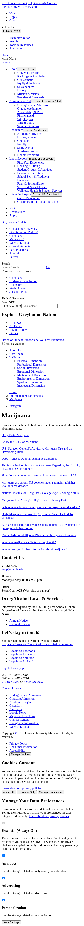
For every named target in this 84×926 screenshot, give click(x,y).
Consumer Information (23, 747)
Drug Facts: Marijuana (15, 435)
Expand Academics (35, 130)
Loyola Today (18, 329)
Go (48, 267)
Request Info (17, 212)
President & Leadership (31, 97)
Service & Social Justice (32, 187)
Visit (12, 13)
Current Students (19, 246)
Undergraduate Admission (33, 105)
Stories (13, 333)
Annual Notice (18, 620)
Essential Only (27, 792)
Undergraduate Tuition (23, 281)
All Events (15, 326)
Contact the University (23, 228)
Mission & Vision (28, 94)
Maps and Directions (22, 716)
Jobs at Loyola (18, 291)
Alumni (14, 253)
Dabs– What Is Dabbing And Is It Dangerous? (30, 458)
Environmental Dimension (33, 378)
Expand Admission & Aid (47, 101)
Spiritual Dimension (29, 382)
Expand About (27, 69)
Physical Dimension (29, 361)
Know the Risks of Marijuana (20, 441)
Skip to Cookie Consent (42, 3)
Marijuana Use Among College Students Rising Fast (34, 500)
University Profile (28, 72)
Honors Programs (28, 154)
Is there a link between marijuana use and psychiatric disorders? (41, 507)
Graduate (23, 140)
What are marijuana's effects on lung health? (29, 542)
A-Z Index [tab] (15, 48)
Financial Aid (25, 115)
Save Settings (11, 922)
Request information (14, 644)
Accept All (9, 792)
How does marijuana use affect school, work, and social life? (39, 475)
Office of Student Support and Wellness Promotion (33, 339)
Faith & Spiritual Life (30, 183)
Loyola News (17, 712)
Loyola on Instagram (22, 654)
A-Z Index (15, 709)
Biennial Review (19, 624)
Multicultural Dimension (32, 375)
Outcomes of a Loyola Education (37, 201)
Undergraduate (26, 137)
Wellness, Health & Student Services (39, 190)
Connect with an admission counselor (50, 644)
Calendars (15, 235)
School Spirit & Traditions (33, 176)
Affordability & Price (30, 112)
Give (12, 20)
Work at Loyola (19, 242)
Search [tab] (13, 41)
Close (5, 55)
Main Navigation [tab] (19, 37)
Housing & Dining (28, 166)
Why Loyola (25, 119)
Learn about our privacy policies (21, 788)
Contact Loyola (11, 688)
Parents (13, 256)
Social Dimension (28, 368)
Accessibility (17, 750)
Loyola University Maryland (19, 6)
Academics (16, 129)
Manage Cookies (20, 754)
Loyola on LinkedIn (21, 661)
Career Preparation (28, 198)
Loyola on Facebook (22, 650)
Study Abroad (25, 147)
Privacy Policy (18, 743)
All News (15, 322)
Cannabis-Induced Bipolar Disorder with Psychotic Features (39, 535)
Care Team (16, 354)
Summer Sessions (28, 126)
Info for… (11, 27)
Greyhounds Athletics (15, 222)
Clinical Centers (19, 719)
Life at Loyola (18, 158)
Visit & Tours (25, 122)
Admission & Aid (20, 101)
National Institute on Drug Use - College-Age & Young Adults (40, 493)
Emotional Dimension (30, 371)
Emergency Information (24, 723)
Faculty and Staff (19, 249)
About (13, 69)
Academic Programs (29, 133)
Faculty (21, 144)
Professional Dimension (31, 364)
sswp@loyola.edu (13, 569)
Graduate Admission (29, 108)
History (21, 90)
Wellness (14, 357)
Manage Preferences (51, 792)
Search (6, 62)
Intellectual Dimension (31, 385)
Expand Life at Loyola (41, 158)
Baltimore (23, 180)
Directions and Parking (23, 232)
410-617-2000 (10, 681)
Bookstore (15, 284)
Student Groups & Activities (34, 169)
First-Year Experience (30, 162)
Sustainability (25, 86)
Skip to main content (14, 3)
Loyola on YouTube (21, 658)
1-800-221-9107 (33, 681)
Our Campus (25, 79)
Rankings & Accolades (31, 76)
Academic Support (28, 151)
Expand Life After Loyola (46, 194)
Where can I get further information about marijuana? (34, 549)
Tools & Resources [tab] (21, 44)
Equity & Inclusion (29, 83)
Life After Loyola (20, 194)
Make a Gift (16, 239)
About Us (15, 350)
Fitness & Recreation (30, 173)
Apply (13, 17)
